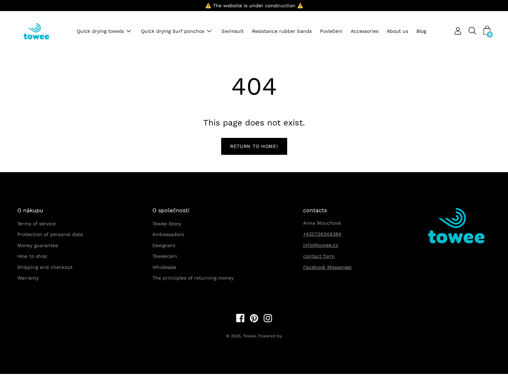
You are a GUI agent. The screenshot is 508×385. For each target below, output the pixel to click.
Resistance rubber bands (282, 31)
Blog (421, 31)
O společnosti (170, 210)
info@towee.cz (320, 245)
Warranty (28, 278)
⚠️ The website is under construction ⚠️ (254, 5)
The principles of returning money (193, 278)
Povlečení (331, 31)
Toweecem (164, 256)
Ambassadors (168, 234)
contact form (319, 256)
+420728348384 (322, 234)
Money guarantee (37, 245)
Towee (249, 336)
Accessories (364, 31)
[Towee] (41, 31)
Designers (163, 245)
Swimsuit (233, 31)
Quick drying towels (100, 31)
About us (397, 31)
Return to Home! (254, 146)
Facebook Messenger (327, 267)
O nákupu (30, 210)
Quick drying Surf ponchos (172, 31)
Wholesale (164, 267)
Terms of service (36, 223)
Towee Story (166, 223)
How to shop (32, 256)
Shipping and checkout (45, 267)
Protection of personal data (50, 234)
